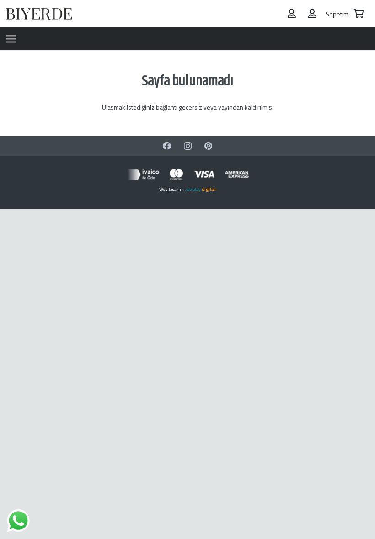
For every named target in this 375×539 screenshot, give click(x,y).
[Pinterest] (208, 146)
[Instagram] (187, 146)
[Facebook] (167, 146)
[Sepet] (358, 13)
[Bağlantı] (39, 14)
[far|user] (292, 13)
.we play (200, 189)
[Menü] (11, 38)
